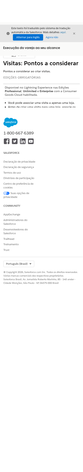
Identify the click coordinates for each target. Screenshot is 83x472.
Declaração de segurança (18, 167)
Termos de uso (12, 172)
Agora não (52, 37)
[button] (18, 264)
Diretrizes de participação (18, 178)
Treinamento (11, 244)
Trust (6, 250)
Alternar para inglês (28, 37)
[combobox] (18, 264)
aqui (62, 32)
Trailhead (8, 239)
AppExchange (11, 214)
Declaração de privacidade (19, 161)
